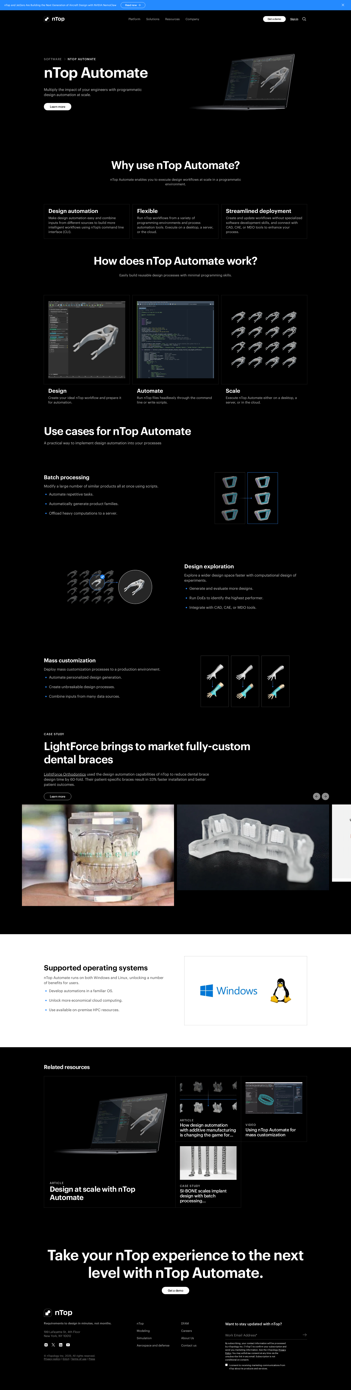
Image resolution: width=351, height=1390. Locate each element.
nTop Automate (82, 59)
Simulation (144, 1338)
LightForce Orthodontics (65, 774)
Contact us (189, 1345)
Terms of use (78, 1358)
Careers (186, 1330)
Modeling (143, 1330)
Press (92, 1358)
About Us (187, 1338)
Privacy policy (52, 1358)
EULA (66, 1358)
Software (53, 59)
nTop (140, 1323)
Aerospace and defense (153, 1345)
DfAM (185, 1323)
